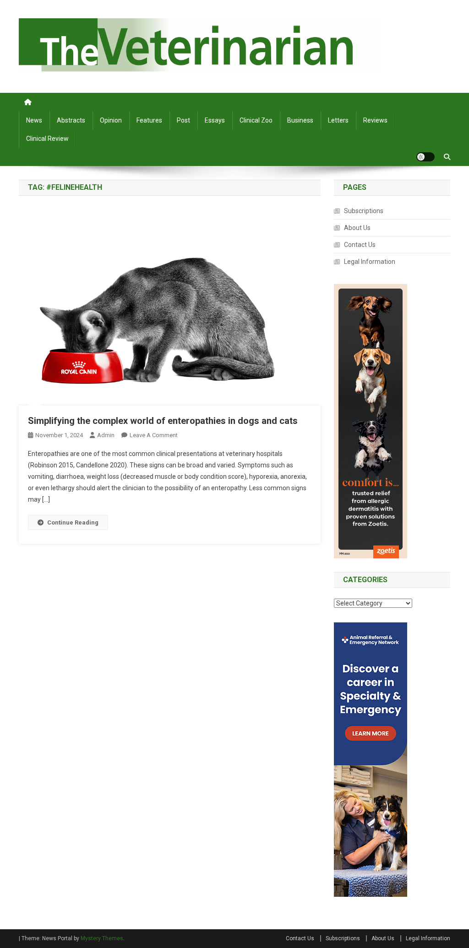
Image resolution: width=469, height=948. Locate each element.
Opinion (111, 120)
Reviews (375, 120)
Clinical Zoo (256, 120)
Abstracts (71, 120)
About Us (357, 227)
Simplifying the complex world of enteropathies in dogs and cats (163, 420)
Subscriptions (363, 210)
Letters (338, 120)
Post (183, 120)
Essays (215, 120)
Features (149, 120)
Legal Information (369, 261)
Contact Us (360, 244)
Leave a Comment (154, 435)
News (34, 120)
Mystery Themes (102, 938)
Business (300, 120)
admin (106, 435)
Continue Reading (72, 522)
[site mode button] (425, 156)
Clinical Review (47, 138)
